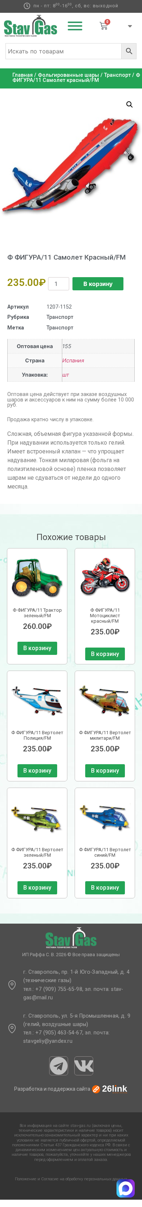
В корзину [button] (37, 648)
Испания (73, 360)
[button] (129, 104)
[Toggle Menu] (75, 26)
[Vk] (83, 1065)
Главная (22, 75)
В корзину (98, 283)
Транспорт (117, 75)
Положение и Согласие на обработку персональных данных (71, 1179)
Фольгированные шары (68, 75)
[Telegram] (58, 1065)
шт (65, 374)
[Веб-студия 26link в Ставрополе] (109, 1089)
